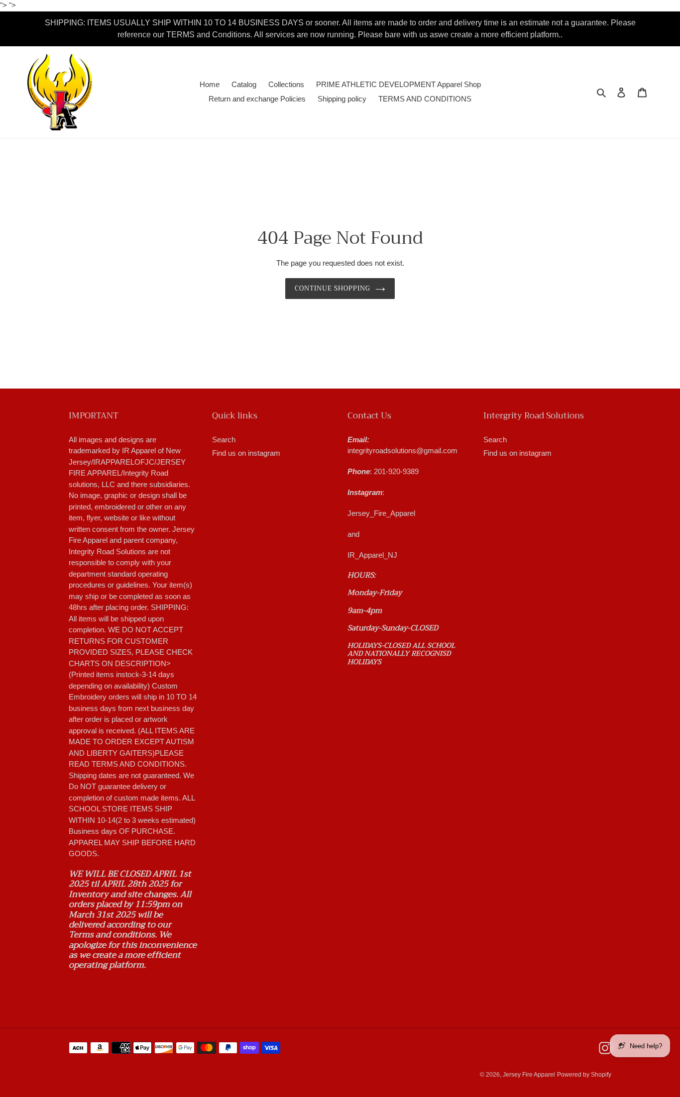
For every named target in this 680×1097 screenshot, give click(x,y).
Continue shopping (333, 288)
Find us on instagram (246, 453)
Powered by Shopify (584, 1074)
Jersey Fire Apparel (529, 1074)
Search (223, 439)
